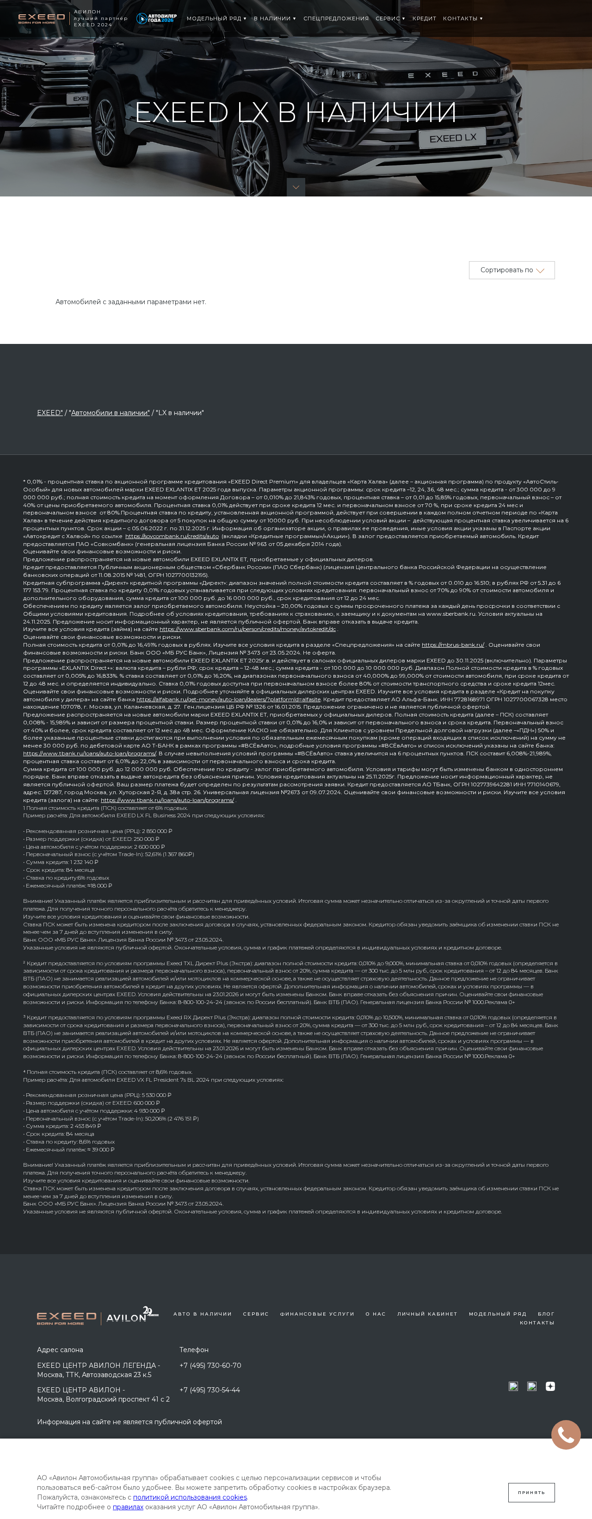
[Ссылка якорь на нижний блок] (296, 187)
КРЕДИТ (425, 18)
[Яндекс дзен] (550, 1386)
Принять (531, 1492)
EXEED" (50, 413)
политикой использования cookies (190, 1497)
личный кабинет (427, 1314)
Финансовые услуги (317, 1314)
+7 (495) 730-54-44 (209, 1390)
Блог (546, 1314)
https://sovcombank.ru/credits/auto (172, 536)
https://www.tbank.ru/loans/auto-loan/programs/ (89, 753)
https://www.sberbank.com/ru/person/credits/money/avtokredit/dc (248, 628)
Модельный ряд (214, 18)
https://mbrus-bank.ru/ (453, 644)
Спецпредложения (336, 18)
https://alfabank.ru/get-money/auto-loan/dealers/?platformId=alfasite (228, 699)
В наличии (272, 18)
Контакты (537, 1323)
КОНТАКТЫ (460, 18)
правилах (128, 1507)
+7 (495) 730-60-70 (210, 1365)
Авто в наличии (202, 1314)
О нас (376, 1314)
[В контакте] (531, 1386)
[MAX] (513, 1386)
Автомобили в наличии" (110, 413)
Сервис (388, 18)
